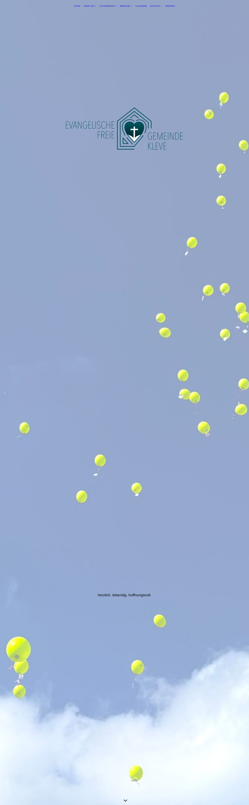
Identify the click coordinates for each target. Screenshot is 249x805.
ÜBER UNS (89, 6)
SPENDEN (170, 6)
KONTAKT (155, 6)
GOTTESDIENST (107, 6)
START (77, 6)
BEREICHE (125, 6)
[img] (124, 402)
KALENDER (141, 6)
